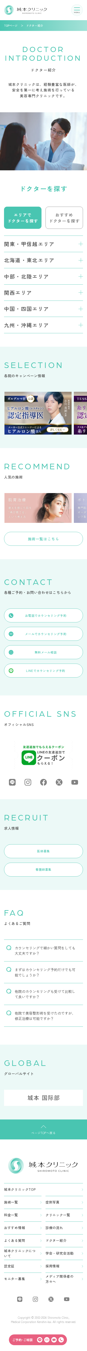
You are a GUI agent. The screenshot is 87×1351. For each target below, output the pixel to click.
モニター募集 (14, 1278)
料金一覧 (11, 1214)
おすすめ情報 (14, 1227)
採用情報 (53, 1266)
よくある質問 (14, 1240)
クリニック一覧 (58, 1214)
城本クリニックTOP (20, 1189)
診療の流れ (54, 1227)
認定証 (9, 1266)
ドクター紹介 (56, 1240)
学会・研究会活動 (60, 1253)
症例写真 (53, 1202)
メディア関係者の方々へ (60, 1279)
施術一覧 (11, 1202)
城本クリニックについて (20, 1253)
